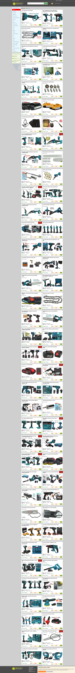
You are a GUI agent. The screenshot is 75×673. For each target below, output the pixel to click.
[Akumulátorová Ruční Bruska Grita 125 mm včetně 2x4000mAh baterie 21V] (32, 443)
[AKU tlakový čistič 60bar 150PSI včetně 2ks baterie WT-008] (53, 585)
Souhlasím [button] (40, 671)
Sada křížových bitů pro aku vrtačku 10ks (28, 257)
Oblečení (14, 38)
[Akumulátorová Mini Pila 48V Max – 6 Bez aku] (53, 140)
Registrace (58, 0)
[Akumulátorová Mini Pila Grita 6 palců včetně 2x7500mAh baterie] (32, 211)
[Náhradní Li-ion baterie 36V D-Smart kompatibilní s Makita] (32, 300)
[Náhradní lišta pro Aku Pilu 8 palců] (53, 158)
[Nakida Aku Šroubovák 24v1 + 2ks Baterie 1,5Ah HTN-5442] (53, 35)
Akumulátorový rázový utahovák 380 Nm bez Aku (30, 578)
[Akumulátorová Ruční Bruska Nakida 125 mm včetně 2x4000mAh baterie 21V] (53, 443)
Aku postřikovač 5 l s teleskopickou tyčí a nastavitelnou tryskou (49, 64)
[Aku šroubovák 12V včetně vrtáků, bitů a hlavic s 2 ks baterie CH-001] (53, 389)
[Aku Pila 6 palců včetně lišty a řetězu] (32, 620)
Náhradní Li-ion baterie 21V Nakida (48, 99)
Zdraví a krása (14, 51)
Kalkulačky (16, 68)
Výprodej (14, 9)
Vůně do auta (16, 67)
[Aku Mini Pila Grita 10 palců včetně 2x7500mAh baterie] (32, 282)
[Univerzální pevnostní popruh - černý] (32, 123)
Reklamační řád (30, 668)
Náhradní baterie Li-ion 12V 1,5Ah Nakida (49, 507)
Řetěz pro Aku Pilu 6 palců (47, 169)
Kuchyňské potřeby (15, 33)
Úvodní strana (14, 0)
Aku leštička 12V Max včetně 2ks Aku (49, 596)
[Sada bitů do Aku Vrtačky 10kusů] (53, 88)
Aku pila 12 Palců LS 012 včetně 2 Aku (28, 222)
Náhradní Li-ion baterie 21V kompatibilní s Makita (30, 99)
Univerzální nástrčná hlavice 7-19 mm (49, 400)
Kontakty (30, 670)
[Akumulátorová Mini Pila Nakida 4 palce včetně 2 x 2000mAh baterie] (53, 264)
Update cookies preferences (32, 671)
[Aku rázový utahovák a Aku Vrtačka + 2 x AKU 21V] (32, 567)
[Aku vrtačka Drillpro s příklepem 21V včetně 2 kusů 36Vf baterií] (32, 318)
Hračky (14, 27)
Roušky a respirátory (15, 43)
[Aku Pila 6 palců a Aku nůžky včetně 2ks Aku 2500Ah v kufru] (32, 603)
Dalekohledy (14, 14)
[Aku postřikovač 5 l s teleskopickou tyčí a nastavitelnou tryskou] (53, 71)
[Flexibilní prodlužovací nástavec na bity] (53, 123)
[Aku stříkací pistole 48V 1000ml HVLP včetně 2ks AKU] (32, 53)
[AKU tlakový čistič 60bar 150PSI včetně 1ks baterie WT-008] (53, 371)
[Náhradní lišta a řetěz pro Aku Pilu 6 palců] (53, 637)
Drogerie (14, 22)
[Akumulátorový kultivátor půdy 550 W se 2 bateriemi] (32, 71)
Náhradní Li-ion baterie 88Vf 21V (27, 364)
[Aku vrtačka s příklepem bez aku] (32, 424)
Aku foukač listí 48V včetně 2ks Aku (49, 204)
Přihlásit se (61, 0)
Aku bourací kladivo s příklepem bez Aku (49, 542)
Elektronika (14, 19)
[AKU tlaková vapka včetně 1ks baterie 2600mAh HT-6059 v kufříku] (32, 407)
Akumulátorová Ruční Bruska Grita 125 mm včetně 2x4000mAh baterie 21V (29, 436)
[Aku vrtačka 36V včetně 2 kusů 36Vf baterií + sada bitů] (53, 246)
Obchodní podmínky (31, 667)
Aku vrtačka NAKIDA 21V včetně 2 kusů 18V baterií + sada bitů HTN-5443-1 (29, 134)
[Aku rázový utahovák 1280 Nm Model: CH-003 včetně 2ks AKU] (32, 549)
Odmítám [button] (44, 671)
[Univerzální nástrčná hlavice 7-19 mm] (53, 406)
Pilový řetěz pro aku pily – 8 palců (48, 293)
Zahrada (14, 49)
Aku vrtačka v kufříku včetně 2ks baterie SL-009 (50, 524)
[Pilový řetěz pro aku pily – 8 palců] (53, 299)
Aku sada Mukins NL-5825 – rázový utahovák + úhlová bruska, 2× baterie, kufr (50, 276)
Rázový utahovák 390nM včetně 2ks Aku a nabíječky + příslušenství (29, 329)
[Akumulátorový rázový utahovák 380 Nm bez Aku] (32, 584)
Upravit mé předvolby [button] (49, 671)
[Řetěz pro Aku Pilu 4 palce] (32, 34)
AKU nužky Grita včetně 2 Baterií (27, 10)
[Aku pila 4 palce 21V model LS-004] (53, 620)
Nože (13, 35)
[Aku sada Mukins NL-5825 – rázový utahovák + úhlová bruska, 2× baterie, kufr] (53, 282)
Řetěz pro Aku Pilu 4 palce (26, 28)
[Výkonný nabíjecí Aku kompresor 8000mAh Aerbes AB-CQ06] (32, 496)
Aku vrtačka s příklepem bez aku (27, 418)
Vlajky (13, 46)
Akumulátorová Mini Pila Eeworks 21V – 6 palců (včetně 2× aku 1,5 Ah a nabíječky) (29, 187)
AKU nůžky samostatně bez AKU (48, 222)
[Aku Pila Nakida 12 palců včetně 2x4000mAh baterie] (53, 318)
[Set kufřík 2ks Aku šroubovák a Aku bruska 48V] (32, 655)
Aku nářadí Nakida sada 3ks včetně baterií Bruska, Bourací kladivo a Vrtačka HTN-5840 (50, 11)
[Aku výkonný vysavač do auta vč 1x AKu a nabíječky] (53, 425)
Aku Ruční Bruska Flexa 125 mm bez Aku (49, 46)
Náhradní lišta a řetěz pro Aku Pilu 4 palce (28, 507)
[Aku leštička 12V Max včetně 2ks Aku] (53, 602)
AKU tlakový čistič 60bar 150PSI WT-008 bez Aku (51, 489)
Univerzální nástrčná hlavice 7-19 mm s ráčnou (29, 169)
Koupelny (14, 30)
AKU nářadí (14, 11)
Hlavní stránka (23, 8)
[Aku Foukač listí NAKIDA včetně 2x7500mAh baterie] (53, 567)
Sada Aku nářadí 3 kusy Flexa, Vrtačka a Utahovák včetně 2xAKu (28, 454)
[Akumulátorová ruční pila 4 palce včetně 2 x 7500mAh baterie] (32, 246)
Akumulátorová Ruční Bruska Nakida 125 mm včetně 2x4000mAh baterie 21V (50, 436)
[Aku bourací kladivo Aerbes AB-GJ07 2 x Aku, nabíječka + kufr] (32, 389)
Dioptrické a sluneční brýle (16, 17)
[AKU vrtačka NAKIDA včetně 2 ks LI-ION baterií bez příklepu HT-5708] (32, 531)
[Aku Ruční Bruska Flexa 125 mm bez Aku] (53, 52)
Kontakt (18, 0)
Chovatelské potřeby (15, 25)
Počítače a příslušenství (16, 41)
